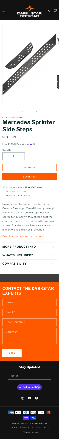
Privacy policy (42, 427)
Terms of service (30, 432)
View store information (18, 195)
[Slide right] (36, 111)
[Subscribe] (47, 376)
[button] (3, 10)
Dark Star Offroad (28, 423)
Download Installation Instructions (23, 236)
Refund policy (26, 427)
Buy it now (29, 176)
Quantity (6, 150)
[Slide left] (22, 111)
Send (12, 352)
